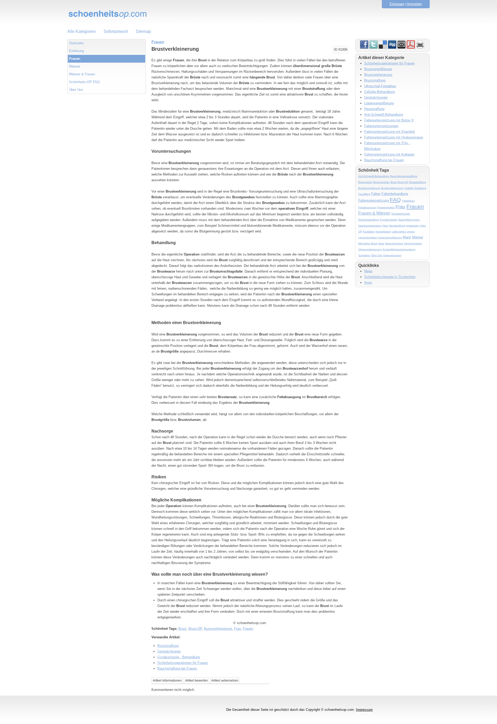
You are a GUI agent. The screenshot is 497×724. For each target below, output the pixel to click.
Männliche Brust (367, 243)
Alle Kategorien (81, 31)
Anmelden (414, 4)
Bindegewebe (381, 182)
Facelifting (364, 194)
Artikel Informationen (167, 680)
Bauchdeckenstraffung (403, 176)
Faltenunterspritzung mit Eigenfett (389, 132)
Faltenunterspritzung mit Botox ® (389, 120)
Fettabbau (408, 200)
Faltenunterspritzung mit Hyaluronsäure (393, 137)
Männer (74, 66)
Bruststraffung (168, 646)
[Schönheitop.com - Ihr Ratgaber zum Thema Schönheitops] (248, 14)
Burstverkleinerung (218, 629)
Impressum (364, 710)
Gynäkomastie (388, 219)
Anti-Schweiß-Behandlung (383, 114)
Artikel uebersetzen (224, 680)
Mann (407, 237)
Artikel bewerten (196, 680)
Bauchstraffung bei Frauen (177, 668)
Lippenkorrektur (367, 237)
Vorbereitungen (392, 255)
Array (368, 282)
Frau (237, 629)
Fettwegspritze (386, 207)
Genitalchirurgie (169, 651)
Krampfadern (383, 231)
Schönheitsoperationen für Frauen (182, 663)
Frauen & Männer (374, 213)
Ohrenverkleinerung (370, 249)
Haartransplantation (370, 225)
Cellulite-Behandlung (379, 92)
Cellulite (409, 188)
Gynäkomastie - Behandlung (178, 657)
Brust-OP (195, 629)
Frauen (74, 59)
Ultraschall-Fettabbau (380, 86)
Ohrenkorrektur (413, 243)
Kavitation (369, 231)
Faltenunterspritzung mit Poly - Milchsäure (387, 146)
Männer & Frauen (82, 74)
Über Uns (76, 90)
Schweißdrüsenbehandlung (399, 249)
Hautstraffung (374, 109)
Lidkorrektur (399, 231)
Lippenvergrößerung (379, 103)
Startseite (76, 43)
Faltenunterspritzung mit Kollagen (389, 154)
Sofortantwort (116, 31)
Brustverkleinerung (378, 75)
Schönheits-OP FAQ (84, 82)
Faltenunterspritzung (373, 200)
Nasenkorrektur (394, 243)
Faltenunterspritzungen (381, 126)
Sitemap (143, 31)
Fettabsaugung (367, 207)
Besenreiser (365, 182)
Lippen (411, 231)
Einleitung (76, 51)
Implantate (412, 225)
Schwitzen (364, 255)
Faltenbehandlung (395, 194)
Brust (182, 629)
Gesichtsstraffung (368, 219)
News (368, 271)
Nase (381, 243)
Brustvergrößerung (378, 69)
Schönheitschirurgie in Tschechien (389, 277)
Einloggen (397, 4)
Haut (385, 225)
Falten (376, 194)
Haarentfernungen (409, 219)
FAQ (395, 200)
